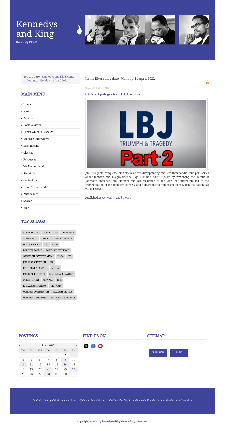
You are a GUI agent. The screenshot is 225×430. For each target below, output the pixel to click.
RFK (59, 280)
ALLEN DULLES (31, 232)
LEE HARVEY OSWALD (35, 268)
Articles (28, 118)
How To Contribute (35, 187)
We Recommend (33, 166)
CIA (56, 232)
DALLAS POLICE (32, 244)
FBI (46, 244)
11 (22, 364)
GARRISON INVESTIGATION (38, 256)
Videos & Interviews (36, 138)
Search (27, 201)
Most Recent (31, 145)
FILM (55, 244)
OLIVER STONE (31, 280)
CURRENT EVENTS (62, 238)
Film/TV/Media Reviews (38, 132)
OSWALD (48, 280)
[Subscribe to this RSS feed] (207, 83)
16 (65, 364)
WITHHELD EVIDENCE (63, 297)
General (107, 197)
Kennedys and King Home (58, 76)
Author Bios (30, 194)
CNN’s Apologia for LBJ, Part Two (113, 94)
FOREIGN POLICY (32, 250)
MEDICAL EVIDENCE (34, 274)
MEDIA (55, 268)
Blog (26, 207)
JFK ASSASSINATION (34, 262)
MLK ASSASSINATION (61, 274)
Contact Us (30, 180)
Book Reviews (32, 125)
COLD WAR (68, 232)
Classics (28, 152)
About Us (29, 173)
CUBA (45, 238)
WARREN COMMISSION (36, 291)
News (26, 111)
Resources (29, 159)
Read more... (123, 197)
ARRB (47, 232)
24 (73, 369)
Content (32, 80)
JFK (69, 256)
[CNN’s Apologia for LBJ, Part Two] (146, 134)
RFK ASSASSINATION (35, 285)
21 (48, 369)
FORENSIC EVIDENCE (57, 250)
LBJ (52, 262)
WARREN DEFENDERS (35, 297)
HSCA (60, 256)
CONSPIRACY (30, 238)
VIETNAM (56, 285)
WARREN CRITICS (62, 291)
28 (48, 374)
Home (27, 104)
